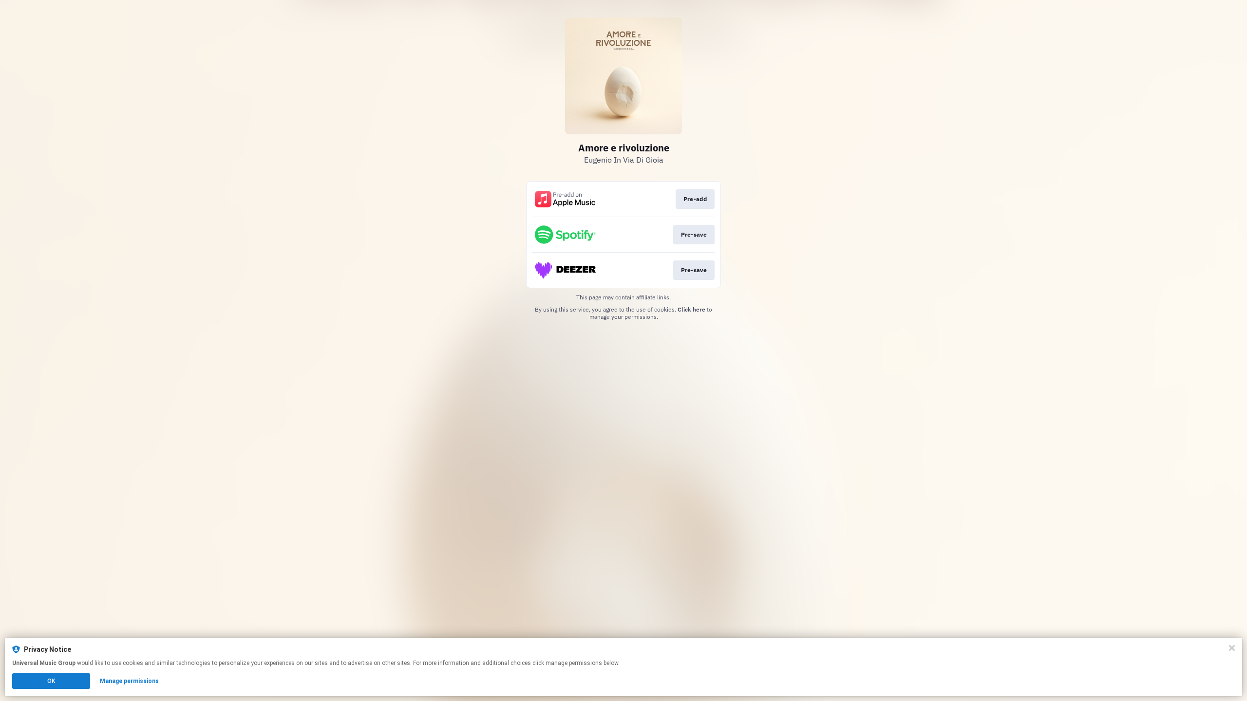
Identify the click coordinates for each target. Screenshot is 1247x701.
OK (51, 681)
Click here (691, 309)
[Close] (1232, 648)
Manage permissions (129, 681)
